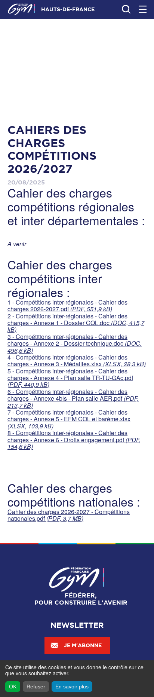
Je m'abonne (83, 645)
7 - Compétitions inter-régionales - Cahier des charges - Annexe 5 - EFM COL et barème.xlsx (68, 419)
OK (12, 687)
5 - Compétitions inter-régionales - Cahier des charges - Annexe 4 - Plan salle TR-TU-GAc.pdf (70, 378)
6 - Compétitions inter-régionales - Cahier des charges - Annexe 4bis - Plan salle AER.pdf (73, 398)
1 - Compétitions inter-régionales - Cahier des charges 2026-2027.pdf (67, 305)
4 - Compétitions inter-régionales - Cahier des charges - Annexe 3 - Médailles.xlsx (76, 360)
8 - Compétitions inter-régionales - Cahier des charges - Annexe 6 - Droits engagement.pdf (74, 439)
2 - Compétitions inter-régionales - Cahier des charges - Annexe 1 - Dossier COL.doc (75, 323)
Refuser (36, 687)
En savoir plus (72, 687)
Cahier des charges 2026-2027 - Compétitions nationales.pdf (68, 515)
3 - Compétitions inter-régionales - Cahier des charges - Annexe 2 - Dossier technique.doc (74, 343)
